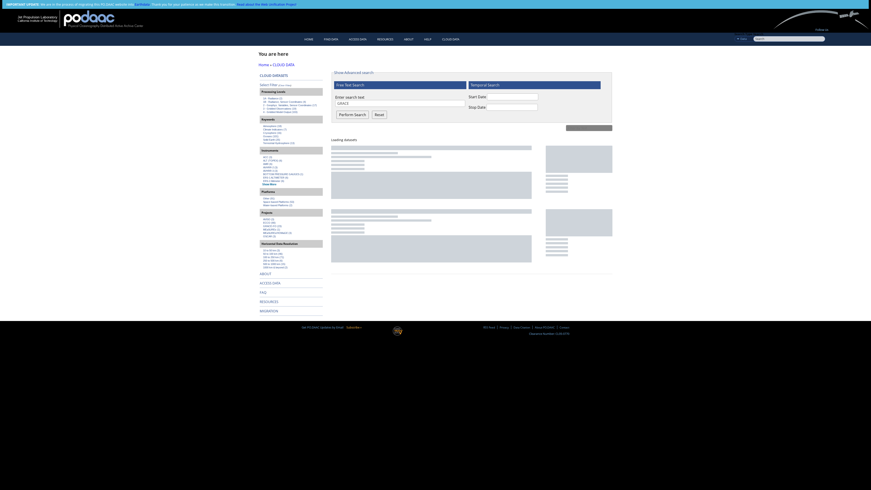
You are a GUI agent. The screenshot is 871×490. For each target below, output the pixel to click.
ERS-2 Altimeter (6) (273, 181)
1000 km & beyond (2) (275, 267)
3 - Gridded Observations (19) (279, 108)
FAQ (263, 292)
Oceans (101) (271, 136)
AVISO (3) (268, 219)
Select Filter (269, 85)
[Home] (107, 19)
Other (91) (269, 198)
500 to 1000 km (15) (274, 264)
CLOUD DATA (450, 39)
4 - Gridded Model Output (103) (280, 112)
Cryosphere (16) (272, 133)
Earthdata (142, 4)
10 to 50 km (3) (271, 250)
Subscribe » (354, 327)
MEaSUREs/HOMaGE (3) (277, 233)
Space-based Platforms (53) (278, 202)
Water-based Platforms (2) (277, 205)
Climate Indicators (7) (275, 129)
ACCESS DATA (270, 283)
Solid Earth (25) (271, 139)
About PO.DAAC (545, 327)
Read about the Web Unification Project (266, 4)
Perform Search (352, 114)
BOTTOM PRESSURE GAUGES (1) (283, 174)
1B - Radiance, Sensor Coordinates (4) (284, 101)
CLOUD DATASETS (274, 75)
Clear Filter (285, 85)
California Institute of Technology (37, 20)
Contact (564, 327)
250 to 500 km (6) (273, 260)
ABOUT (265, 274)
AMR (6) (267, 164)
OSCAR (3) (269, 236)
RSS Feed (489, 327)
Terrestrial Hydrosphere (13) (279, 143)
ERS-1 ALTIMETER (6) (275, 177)
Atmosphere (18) (272, 126)
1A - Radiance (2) (272, 98)
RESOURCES (385, 39)
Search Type (743, 34)
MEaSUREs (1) (271, 229)
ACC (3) (267, 157)
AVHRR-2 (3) (270, 167)
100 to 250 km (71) (273, 257)
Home (308, 39)
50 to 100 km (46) (273, 253)
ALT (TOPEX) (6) (272, 160)
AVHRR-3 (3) (270, 170)
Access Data (358, 39)
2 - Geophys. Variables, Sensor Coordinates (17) (290, 105)
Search (758, 34)
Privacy (504, 327)
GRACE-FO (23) (272, 226)
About (408, 39)
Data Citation (522, 327)
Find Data (331, 39)
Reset (379, 114)
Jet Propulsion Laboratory (37, 17)
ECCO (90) (269, 222)
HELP (427, 39)
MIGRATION (269, 311)
